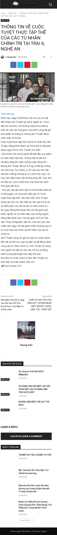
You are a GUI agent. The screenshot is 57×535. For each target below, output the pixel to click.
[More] (41, 65)
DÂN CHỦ (12, 13)
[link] (7, 113)
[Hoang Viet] (3, 57)
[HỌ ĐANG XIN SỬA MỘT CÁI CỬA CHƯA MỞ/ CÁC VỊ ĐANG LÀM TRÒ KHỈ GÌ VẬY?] (8, 390)
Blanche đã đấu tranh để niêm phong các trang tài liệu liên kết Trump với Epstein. (34, 488)
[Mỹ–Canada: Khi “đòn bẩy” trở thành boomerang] (8, 474)
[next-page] (7, 416)
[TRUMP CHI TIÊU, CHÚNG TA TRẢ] (8, 458)
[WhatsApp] (34, 65)
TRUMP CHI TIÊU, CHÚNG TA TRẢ (35, 455)
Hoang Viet (11, 57)
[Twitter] (20, 65)
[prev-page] (3, 416)
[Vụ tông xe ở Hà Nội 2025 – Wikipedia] (8, 375)
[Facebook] (13, 65)
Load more (25, 520)
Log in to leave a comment (26, 436)
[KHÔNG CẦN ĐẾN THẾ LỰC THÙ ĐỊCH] (8, 405)
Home (3, 13)
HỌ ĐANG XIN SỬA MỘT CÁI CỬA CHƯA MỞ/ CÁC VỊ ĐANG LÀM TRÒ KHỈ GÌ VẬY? (34, 389)
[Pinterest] (27, 65)
